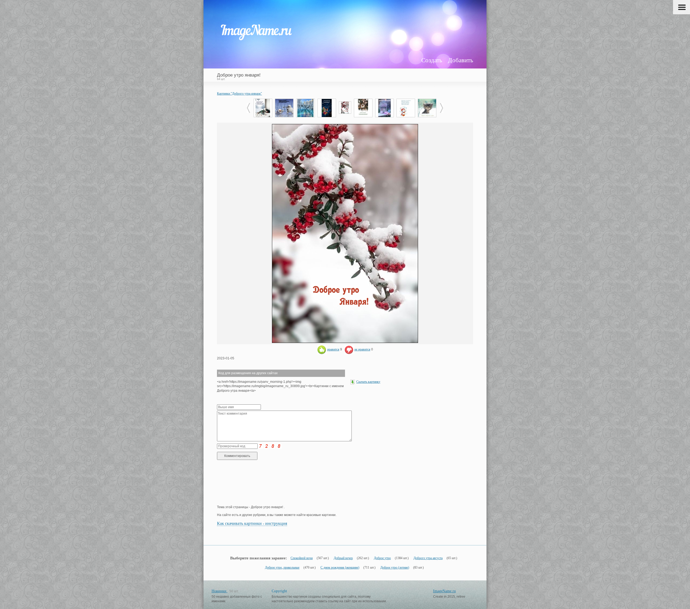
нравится (333, 349)
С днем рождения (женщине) (339, 567)
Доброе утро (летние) (394, 567)
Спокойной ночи (302, 558)
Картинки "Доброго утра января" (239, 93)
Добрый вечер (343, 558)
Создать (431, 60)
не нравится (362, 349)
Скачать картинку (368, 382)
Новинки (219, 591)
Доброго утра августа (428, 558)
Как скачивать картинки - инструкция (252, 523)
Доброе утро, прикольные (282, 567)
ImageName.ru (444, 591)
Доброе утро (382, 558)
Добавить (460, 60)
